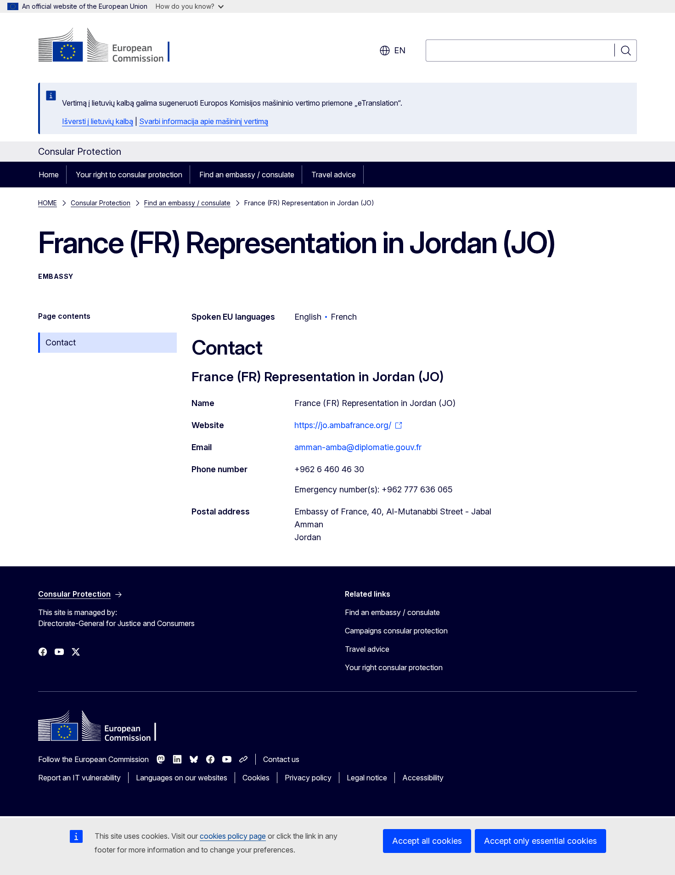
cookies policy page (233, 836)
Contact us (281, 759)
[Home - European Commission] (112, 46)
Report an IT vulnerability (79, 777)
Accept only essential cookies (540, 841)
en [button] (399, 50)
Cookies (256, 777)
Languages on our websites (181, 777)
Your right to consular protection (129, 174)
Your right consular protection (394, 667)
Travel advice (333, 174)
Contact (60, 342)
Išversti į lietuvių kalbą (97, 121)
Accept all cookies (427, 841)
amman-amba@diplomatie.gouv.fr (358, 447)
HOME (47, 203)
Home (49, 174)
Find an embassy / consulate (246, 174)
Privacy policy (308, 777)
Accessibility (423, 777)
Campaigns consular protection (396, 630)
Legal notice (367, 777)
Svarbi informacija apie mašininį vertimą (203, 121)
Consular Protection (100, 203)
